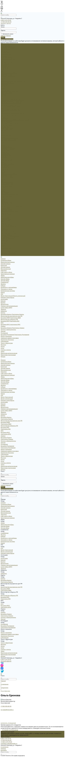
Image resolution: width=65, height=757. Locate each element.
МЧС (2, 108)
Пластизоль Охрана (18, 113)
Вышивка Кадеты (6, 100)
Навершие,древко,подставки (10, 123)
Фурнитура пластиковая (8, 140)
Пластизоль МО (14, 106)
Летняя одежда (5, 52)
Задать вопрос (5, 737)
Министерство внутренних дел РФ (11, 101)
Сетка (2, 133)
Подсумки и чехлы (6, 74)
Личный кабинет (6, 661)
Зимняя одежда (5, 49)
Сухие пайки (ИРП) (6, 93)
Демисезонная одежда (8, 47)
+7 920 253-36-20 (6, 22)
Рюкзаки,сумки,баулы (7, 83)
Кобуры (3, 71)
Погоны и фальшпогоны (8, 115)
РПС (2, 79)
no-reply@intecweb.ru (7, 710)
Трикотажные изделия (8, 59)
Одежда (3, 145)
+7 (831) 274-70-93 (6, 742)
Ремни (3, 78)
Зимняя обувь (5, 64)
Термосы (3, 95)
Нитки (3, 132)
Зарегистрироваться (7, 39)
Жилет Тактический (7, 81)
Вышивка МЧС (5, 110)
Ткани (2, 137)
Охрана (3, 112)
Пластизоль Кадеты (18, 100)
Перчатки (4, 56)
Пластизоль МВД (15, 103)
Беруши (3, 86)
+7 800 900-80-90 (6, 706)
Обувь (3, 162)
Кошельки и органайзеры (9, 73)
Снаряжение (4, 169)
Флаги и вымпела (6, 235)
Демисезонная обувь (7, 63)
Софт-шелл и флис (6, 58)
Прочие (3, 117)
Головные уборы (6, 46)
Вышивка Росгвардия (7, 120)
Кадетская (4, 51)
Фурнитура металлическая (9, 139)
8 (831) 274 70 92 (6, 20)
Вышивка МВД (5, 103)
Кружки (3, 88)
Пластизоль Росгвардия (21, 120)
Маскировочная (6, 54)
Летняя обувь (5, 66)
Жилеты (3, 69)
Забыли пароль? (6, 35)
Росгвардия (4, 118)
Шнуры (3, 142)
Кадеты (3, 98)
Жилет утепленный (19, 81)
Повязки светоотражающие (9, 91)
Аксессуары (4, 187)
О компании (4, 747)
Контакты (4, 750)
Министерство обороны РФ (9, 105)
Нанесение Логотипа (7, 125)
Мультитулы (4, 90)
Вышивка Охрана (6, 113)
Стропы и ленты (6, 135)
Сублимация (4, 127)
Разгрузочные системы (8, 76)
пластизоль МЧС (15, 110)
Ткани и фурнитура (7, 241)
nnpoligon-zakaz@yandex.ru (9, 743)
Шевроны (4, 199)
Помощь (3, 748)
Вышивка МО (5, 106)
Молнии (3, 130)
